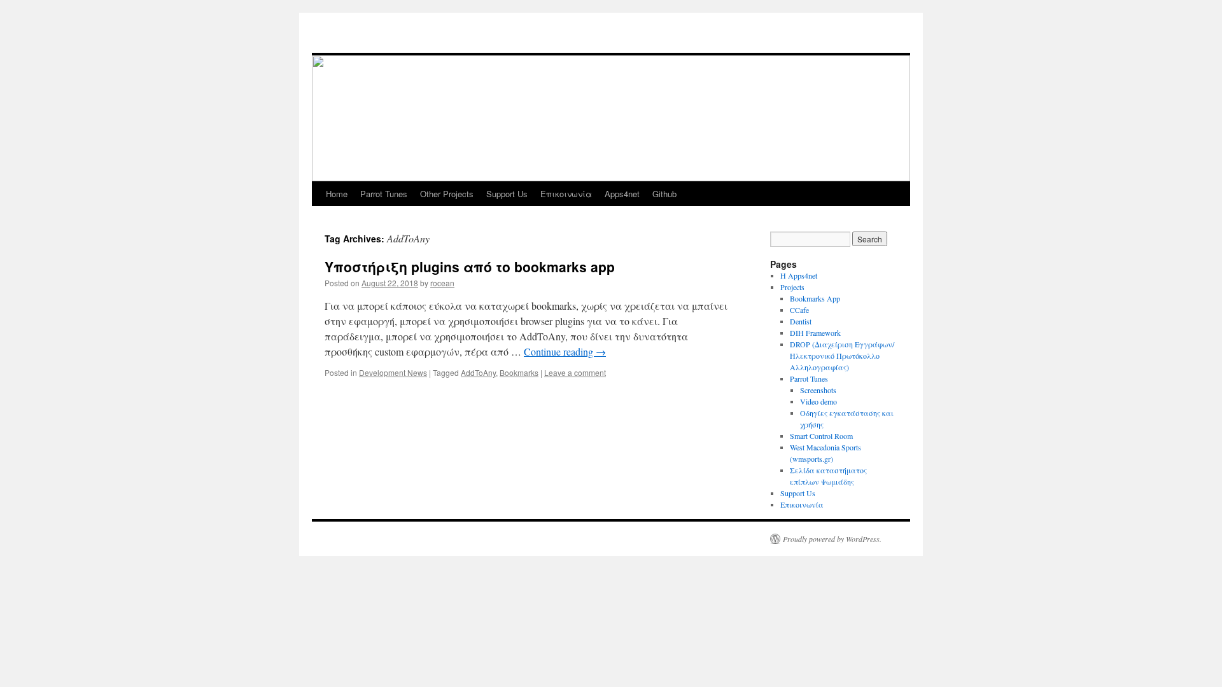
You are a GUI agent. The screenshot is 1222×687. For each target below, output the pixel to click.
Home (337, 194)
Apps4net (622, 194)
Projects (792, 287)
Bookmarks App (815, 298)
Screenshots (818, 390)
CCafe (799, 310)
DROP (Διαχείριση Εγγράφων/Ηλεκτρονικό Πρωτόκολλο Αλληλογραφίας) (842, 355)
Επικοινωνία (566, 194)
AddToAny (478, 372)
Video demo (818, 401)
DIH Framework (815, 333)
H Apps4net (798, 275)
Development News (393, 372)
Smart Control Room (821, 436)
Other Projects (447, 194)
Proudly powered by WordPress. (832, 539)
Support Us (507, 194)
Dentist (800, 321)
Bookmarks (519, 372)
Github (664, 194)
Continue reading (565, 351)
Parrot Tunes (383, 194)
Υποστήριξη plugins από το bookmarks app (470, 266)
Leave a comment (575, 372)
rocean (442, 282)
